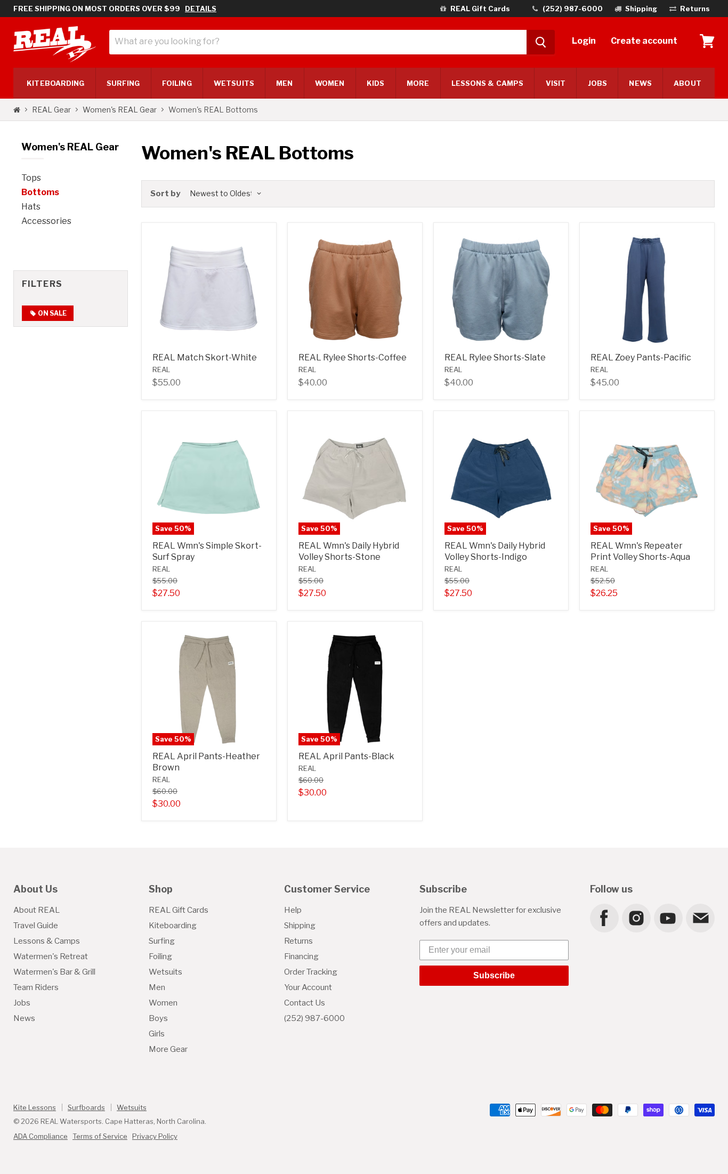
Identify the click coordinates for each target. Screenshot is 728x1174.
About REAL (36, 910)
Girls (157, 1034)
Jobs (597, 83)
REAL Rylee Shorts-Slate (495, 357)
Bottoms (40, 192)
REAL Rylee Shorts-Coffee (352, 357)
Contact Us (304, 1003)
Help (293, 910)
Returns (298, 941)
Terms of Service (99, 1136)
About (687, 83)
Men (284, 83)
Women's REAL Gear (120, 110)
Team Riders (36, 987)
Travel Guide (35, 925)
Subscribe (494, 975)
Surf (123, 83)
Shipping (300, 925)
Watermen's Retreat (50, 956)
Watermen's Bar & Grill (54, 972)
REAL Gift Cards (178, 910)
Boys (158, 1018)
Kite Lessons (34, 1107)
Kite (55, 83)
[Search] (541, 42)
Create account (644, 41)
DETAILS (200, 8)
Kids (375, 83)
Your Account (308, 987)
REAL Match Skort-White (204, 357)
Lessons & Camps (487, 83)
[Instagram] (636, 918)
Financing (301, 956)
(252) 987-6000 (314, 1018)
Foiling (177, 83)
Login (584, 41)
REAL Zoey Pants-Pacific (641, 357)
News (640, 83)
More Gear (168, 1049)
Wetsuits (234, 83)
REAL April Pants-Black (346, 756)
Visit (555, 83)
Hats (31, 207)
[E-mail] (700, 918)
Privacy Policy (154, 1136)
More (418, 83)
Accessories (46, 221)
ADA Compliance (40, 1136)
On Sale (52, 313)
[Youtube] (668, 918)
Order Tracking (310, 972)
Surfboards (86, 1107)
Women (329, 83)
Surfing (162, 941)
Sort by (165, 193)
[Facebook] (604, 918)
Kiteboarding (173, 925)
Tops (31, 178)
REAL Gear (51, 110)
